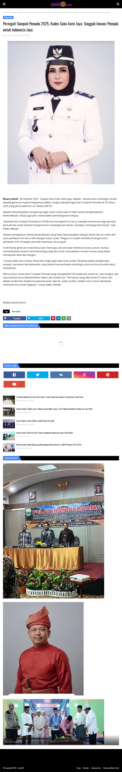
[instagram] (84, 374)
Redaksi (86, 768)
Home (79, 768)
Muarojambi (17, 12)
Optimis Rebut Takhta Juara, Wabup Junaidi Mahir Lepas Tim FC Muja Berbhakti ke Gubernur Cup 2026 (54, 408)
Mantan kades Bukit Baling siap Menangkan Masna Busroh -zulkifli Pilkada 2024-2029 (48, 444)
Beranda (6, 12)
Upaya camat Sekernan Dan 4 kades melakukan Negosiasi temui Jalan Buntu (44, 432)
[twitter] (37, 374)
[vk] (61, 374)
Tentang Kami (96, 768)
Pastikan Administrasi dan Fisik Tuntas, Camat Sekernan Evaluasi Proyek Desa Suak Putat (49, 396)
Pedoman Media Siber (111, 768)
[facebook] (14, 374)
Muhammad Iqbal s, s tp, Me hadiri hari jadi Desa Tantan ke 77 (28, 738)
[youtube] (14, 384)
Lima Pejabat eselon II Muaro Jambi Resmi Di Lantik (35, 420)
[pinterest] (107, 374)
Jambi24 (9, 35)
